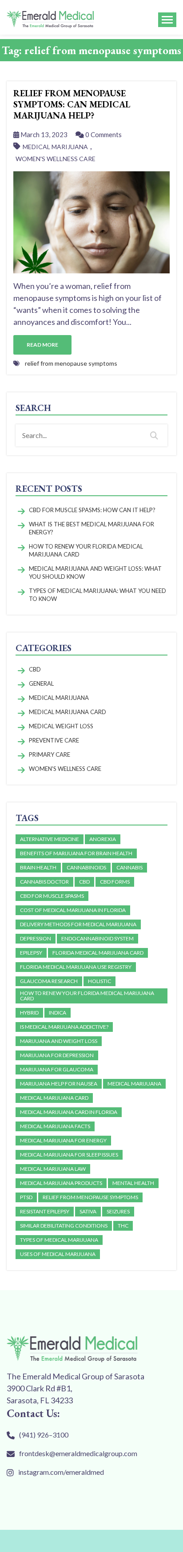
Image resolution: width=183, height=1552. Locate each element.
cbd (84, 881)
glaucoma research (49, 981)
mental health (133, 1183)
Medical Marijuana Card (67, 711)
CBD (35, 669)
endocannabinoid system (97, 938)
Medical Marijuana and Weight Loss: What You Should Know (95, 572)
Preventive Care (54, 740)
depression (35, 938)
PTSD (26, 1197)
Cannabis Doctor (44, 881)
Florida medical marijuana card (97, 952)
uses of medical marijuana (57, 1254)
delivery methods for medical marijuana (78, 924)
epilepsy (31, 952)
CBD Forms (115, 881)
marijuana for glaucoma (56, 1069)
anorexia (102, 839)
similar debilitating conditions (63, 1225)
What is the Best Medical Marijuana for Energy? (91, 528)
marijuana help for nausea (58, 1083)
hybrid (29, 1012)
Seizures (118, 1211)
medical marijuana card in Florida (68, 1112)
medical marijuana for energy (63, 1140)
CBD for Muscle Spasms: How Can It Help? (92, 509)
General (41, 683)
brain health (38, 867)
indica (57, 1012)
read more (42, 344)
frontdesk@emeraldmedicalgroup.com (78, 1453)
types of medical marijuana (59, 1239)
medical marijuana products (61, 1183)
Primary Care (49, 754)
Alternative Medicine (49, 839)
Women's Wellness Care (55, 159)
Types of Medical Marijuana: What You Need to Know (97, 594)
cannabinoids (86, 867)
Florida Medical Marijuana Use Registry (75, 967)
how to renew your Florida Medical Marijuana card (87, 996)
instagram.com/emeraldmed (61, 1472)
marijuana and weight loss (58, 1041)
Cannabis (129, 867)
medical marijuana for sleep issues (69, 1154)
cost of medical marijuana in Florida (73, 910)
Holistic (99, 981)
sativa (88, 1211)
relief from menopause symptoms (71, 363)
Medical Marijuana (55, 147)
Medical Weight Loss (61, 726)
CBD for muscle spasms (52, 895)
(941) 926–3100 (43, 1434)
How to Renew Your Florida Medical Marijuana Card (86, 550)
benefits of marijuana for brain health (76, 853)
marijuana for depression (57, 1055)
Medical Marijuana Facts (55, 1126)
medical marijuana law (53, 1168)
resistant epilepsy (44, 1211)
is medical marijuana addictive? (64, 1026)
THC (123, 1225)
